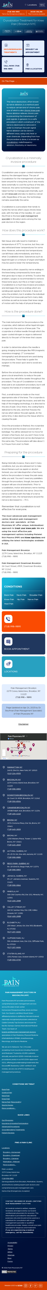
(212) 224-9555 (14, 773)
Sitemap (11, 1255)
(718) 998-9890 (13, 13)
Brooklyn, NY (14, 780)
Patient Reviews (8, 1133)
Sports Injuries (7, 1105)
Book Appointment (17, 649)
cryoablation (12, 142)
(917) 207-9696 (14, 932)
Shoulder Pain (35, 595)
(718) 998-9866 (14, 885)
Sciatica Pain (7, 1092)
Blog (9, 1258)
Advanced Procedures (11, 1126)
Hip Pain (21, 599)
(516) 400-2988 (14, 901)
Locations (32, 5)
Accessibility (12, 1242)
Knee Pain (9, 599)
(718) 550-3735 (14, 960)
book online (36, 13)
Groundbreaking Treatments (13, 50)
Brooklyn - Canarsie (11, 1158)
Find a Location (34, 69)
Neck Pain (21, 595)
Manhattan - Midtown (11, 1162)
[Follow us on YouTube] (40, 1286)
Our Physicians (7, 1120)
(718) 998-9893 (14, 870)
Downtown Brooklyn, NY (20, 795)
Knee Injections (33, 538)
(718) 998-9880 (14, 857)
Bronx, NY (12, 820)
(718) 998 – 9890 (24, 697)
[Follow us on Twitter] (35, 1286)
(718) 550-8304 (14, 801)
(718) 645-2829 (14, 829)
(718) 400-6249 (14, 814)
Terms (10, 1249)
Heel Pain (8, 604)
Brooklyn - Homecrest (11, 1152)
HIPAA (10, 1252)
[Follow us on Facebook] (31, 1286)
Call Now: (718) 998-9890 (11, 67)
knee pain (13, 194)
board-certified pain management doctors (19, 1032)
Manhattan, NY (14, 767)
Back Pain (9, 595)
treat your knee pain (25, 528)
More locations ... (9, 1165)
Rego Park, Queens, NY (18, 863)
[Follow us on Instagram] (26, 1286)
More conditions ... (9, 1108)
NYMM (20, 1285)
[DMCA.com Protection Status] (9, 1272)
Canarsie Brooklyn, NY (18, 808)
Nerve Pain (33, 599)
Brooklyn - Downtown (11, 1155)
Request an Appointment (33, 50)
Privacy (10, 1246)
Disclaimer (23, 724)
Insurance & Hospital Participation (15, 1123)
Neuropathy (16, 1102)
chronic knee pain (32, 110)
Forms (10, 1261)
